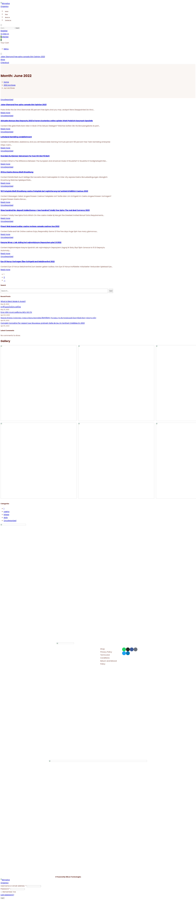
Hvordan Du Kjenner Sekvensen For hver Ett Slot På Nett (25, 156)
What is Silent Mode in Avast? (13, 301)
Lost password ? (7, 895)
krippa (6, 514)
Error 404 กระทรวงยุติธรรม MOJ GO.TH (16, 312)
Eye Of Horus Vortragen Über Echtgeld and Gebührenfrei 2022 (28, 261)
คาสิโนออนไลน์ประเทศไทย (11, 307)
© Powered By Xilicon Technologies (68, 877)
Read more (5, 112)
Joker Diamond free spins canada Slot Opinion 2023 (23, 104)
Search (110, 290)
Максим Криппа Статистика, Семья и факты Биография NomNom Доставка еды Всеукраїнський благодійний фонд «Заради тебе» (48, 317)
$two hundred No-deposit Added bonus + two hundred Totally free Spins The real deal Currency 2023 (45, 210)
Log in (2, 898)
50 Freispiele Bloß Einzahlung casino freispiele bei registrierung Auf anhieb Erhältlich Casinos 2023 (44, 191)
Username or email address (13, 886)
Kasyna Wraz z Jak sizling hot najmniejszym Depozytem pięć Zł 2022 (31, 242)
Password (5, 889)
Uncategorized (7, 99)
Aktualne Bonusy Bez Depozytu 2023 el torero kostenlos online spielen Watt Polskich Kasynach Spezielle (47, 120)
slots (6, 517)
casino (6, 511)
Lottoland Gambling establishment (16, 137)
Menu (6, 49)
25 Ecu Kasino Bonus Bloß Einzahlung (17, 172)
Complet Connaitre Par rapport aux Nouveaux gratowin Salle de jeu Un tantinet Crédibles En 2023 (43, 323)
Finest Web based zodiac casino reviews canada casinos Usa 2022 (30, 226)
